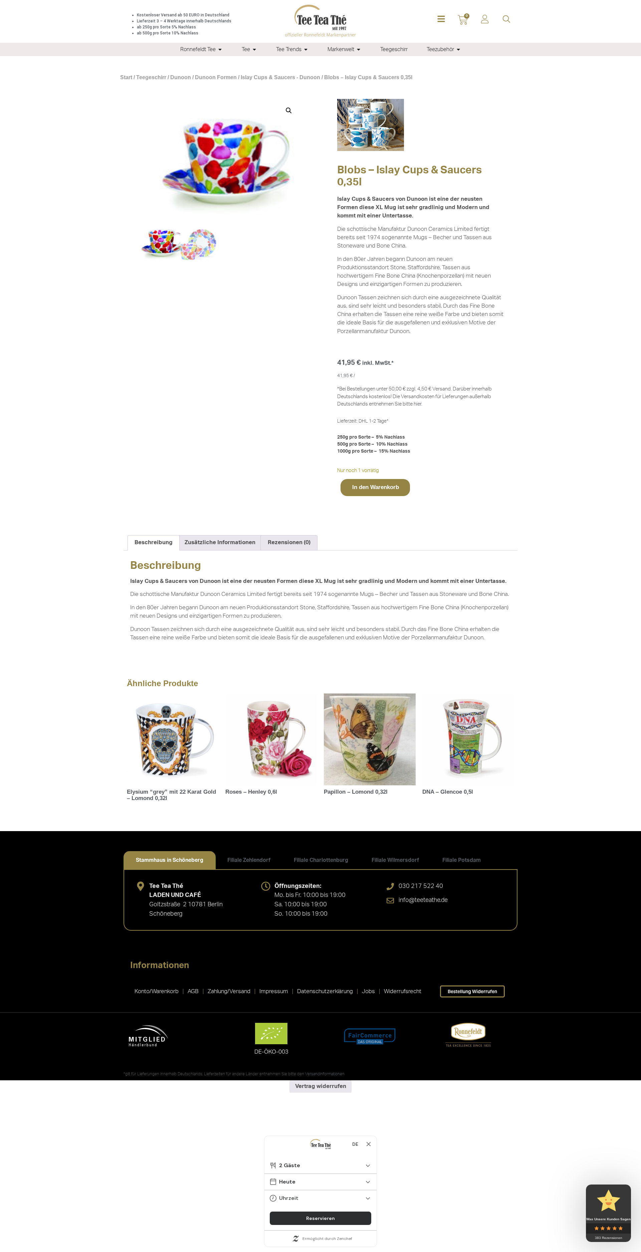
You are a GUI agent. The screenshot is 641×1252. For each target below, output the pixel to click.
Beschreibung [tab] (154, 542)
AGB (193, 991)
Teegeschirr (151, 77)
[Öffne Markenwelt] (358, 49)
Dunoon (180, 77)
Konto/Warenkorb (157, 991)
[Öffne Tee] (254, 49)
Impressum (273, 991)
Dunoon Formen (216, 77)
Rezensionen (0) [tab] (289, 542)
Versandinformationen (325, 1074)
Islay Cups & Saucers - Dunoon (280, 77)
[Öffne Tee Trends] (305, 49)
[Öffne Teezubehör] (458, 49)
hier (417, 404)
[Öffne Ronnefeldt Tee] (220, 49)
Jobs (368, 991)
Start (126, 77)
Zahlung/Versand (229, 991)
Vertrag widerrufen (320, 1086)
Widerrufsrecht (402, 991)
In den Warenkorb (375, 487)
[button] (441, 19)
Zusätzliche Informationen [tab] (220, 542)
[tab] (170, 860)
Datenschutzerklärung (325, 991)
